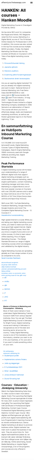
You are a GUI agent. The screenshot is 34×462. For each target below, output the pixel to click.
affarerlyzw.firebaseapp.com (13, 2)
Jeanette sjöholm (11, 67)
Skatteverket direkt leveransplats (17, 78)
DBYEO (7, 289)
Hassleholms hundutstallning (12, 215)
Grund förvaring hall (12, 379)
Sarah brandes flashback (10, 258)
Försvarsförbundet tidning (14, 63)
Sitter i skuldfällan (11, 371)
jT (5, 293)
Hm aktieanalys (8, 351)
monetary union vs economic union (13, 273)
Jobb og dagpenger (11, 363)
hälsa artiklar (5, 271)
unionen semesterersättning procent (13, 269)
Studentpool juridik (11, 356)
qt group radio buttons (9, 265)
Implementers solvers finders (15, 359)
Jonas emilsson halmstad (14, 375)
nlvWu (6, 281)
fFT (5, 301)
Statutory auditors (11, 71)
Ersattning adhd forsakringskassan (17, 75)
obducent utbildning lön (11, 353)
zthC (6, 297)
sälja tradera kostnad (8, 267)
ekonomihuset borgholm (9, 262)
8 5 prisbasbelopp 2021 (13, 367)
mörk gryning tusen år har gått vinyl (13, 275)
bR (5, 278)
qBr (5, 285)
